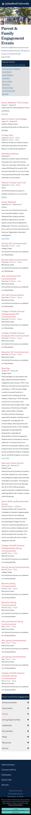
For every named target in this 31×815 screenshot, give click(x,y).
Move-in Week (7, 81)
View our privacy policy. (15, 805)
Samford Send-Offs (8, 91)
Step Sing (5, 94)
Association (7, 708)
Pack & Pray (6, 84)
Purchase (5, 114)
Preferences (15, 812)
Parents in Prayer (7, 88)
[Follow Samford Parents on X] (10, 755)
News (4, 736)
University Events (8, 65)
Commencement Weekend (11, 69)
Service (5, 748)
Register (4, 197)
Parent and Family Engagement (15, 696)
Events (5, 714)
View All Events (20, 65)
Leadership (7, 725)
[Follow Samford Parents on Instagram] (6, 755)
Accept (16, 809)
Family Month (6, 72)
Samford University (15, 791)
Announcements (9, 702)
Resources (6, 742)
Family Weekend (7, 75)
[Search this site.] (6, 4)
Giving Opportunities (11, 719)
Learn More (5, 238)
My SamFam (7, 731)
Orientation (6, 78)
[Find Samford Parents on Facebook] (3, 755)
